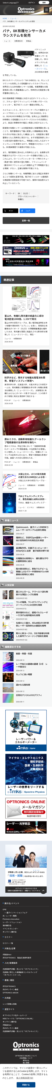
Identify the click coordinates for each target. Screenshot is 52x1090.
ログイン (32, 2)
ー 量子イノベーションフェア (15, 912)
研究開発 (41, 485)
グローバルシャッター (27, 196)
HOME (5, 18)
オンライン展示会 (10, 932)
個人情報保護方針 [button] (24, 1078)
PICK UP (8, 400)
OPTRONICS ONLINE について (26, 1056)
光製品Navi (7, 954)
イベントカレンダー (10, 928)
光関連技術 (18, 41)
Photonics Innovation (11, 919)
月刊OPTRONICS (9, 986)
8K (19, 193)
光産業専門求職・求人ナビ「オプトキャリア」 (21, 969)
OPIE (4, 909)
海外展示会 (7, 925)
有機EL (21, 199)
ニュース (13, 18)
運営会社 (26, 1060)
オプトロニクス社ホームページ (15, 1015)
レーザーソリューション (12, 922)
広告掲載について (26, 1058)
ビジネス (30, 507)
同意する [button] (26, 1085)
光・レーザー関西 (10, 916)
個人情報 (26, 1062)
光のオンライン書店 (10, 989)
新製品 (28, 41)
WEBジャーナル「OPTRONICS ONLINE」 (18, 1018)
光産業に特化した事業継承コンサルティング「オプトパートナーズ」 (20, 973)
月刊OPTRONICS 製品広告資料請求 (17, 957)
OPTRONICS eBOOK (10, 992)
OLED (25, 193)
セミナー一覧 (8, 943)
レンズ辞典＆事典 (10, 1004)
